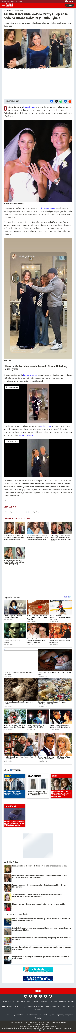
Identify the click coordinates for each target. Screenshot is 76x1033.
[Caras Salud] (38, 971)
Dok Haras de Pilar (47, 208)
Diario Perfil (6, 1001)
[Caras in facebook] (30, 996)
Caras (16, 1006)
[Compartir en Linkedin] (65, 101)
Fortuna (35, 1001)
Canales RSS (7, 1015)
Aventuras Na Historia (36, 1006)
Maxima (38, 1010)
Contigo (23, 1006)
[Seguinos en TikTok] (40, 996)
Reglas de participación (64, 1015)
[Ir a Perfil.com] (69, 2)
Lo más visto (11, 861)
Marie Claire (25, 1001)
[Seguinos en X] (35, 996)
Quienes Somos (19, 1015)
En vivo (70, 5)
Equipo (51, 1015)
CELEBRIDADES (8, 10)
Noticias (16, 1001)
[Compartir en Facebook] (51, 101)
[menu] (3, 5)
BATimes (71, 1001)
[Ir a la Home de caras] (9, 6)
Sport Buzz (62, 1006)
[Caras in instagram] (25, 996)
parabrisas (14, 806)
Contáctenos (32, 1015)
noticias (14, 776)
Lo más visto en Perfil (16, 914)
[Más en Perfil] (15, 770)
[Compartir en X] (56, 101)
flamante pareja (30, 375)
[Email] (69, 101)
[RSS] (45, 996)
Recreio (71, 1006)
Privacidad (43, 1015)
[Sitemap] (50, 996)
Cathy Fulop (45, 426)
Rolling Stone (51, 1006)
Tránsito (38, 1018)
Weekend (43, 1001)
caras (61, 776)
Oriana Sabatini (26, 435)
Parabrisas (53, 1001)
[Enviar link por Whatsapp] (60, 101)
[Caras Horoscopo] (38, 981)
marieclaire (38, 776)
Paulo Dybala (29, 107)
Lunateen (62, 1001)
